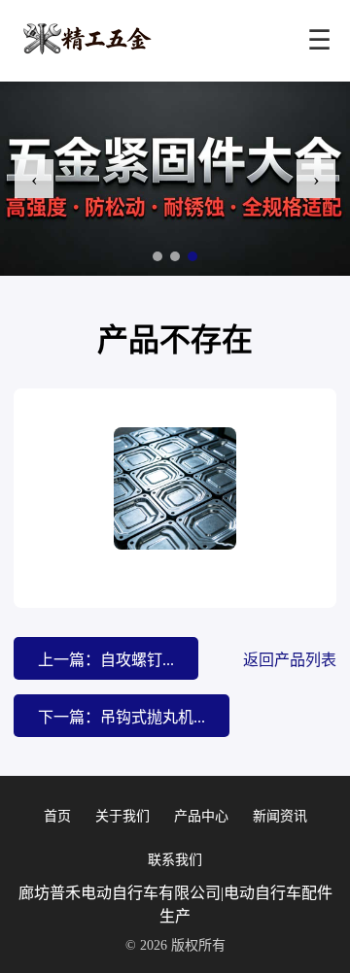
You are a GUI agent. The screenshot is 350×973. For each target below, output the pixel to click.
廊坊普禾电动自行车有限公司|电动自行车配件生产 (175, 904)
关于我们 (122, 816)
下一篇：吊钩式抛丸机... (121, 717)
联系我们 (175, 860)
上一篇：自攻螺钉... (106, 660)
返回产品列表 (289, 660)
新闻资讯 (280, 816)
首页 (57, 816)
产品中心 (201, 816)
